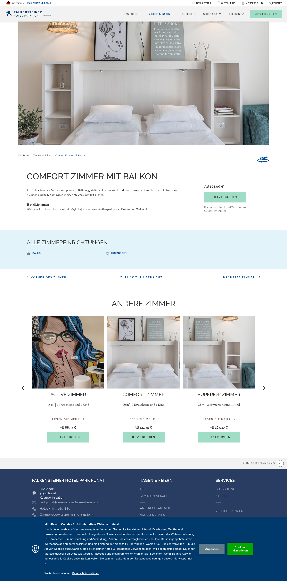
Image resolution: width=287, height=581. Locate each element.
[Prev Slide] (23, 387)
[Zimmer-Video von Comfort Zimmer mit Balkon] (263, 159)
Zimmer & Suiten (42, 155)
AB (214, 186)
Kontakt (277, 3)
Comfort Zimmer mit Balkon (70, 155)
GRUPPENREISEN (152, 515)
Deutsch (16, 3)
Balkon (37, 253)
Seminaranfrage (154, 496)
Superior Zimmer (219, 394)
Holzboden (119, 253)
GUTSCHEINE (225, 489)
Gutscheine (228, 3)
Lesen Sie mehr (66, 419)
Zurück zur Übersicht (141, 277)
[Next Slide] (264, 387)
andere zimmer (143, 303)
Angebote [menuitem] (188, 14)
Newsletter (203, 3)
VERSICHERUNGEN (229, 511)
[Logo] (29, 14)
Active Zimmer (68, 394)
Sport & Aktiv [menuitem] (212, 14)
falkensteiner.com (39, 3)
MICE (143, 489)
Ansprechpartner (155, 508)
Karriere (223, 496)
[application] (143, 549)
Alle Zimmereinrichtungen (67, 242)
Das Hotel (23, 155)
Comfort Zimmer (143, 394)
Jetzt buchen (225, 197)
